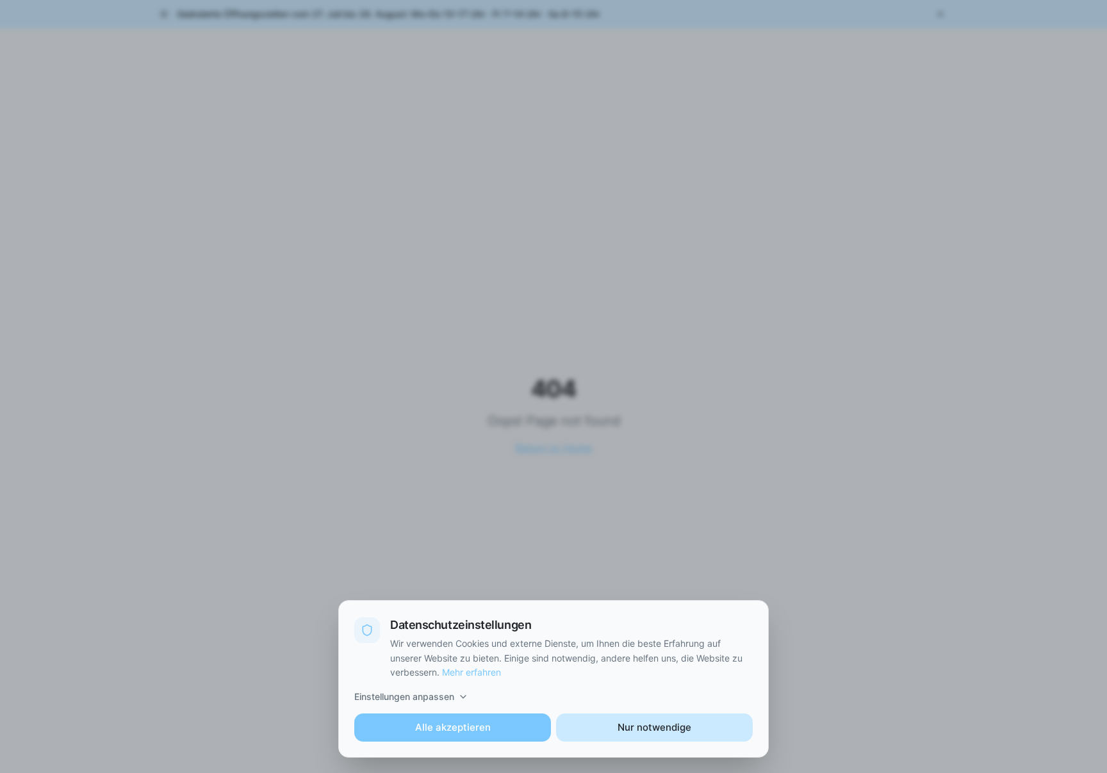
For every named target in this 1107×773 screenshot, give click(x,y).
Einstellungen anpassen (404, 696)
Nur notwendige (654, 727)
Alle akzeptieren (453, 727)
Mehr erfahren (471, 672)
